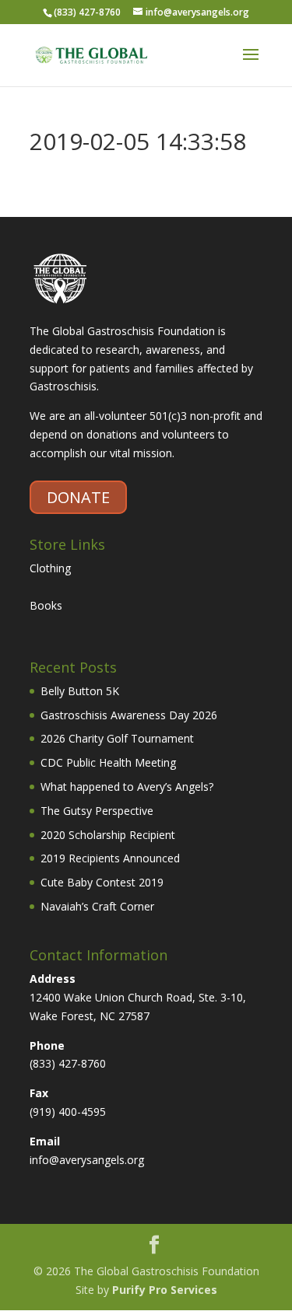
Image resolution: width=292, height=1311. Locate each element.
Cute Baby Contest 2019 (102, 882)
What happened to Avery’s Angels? (126, 786)
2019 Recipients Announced (110, 858)
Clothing (50, 568)
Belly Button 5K (79, 690)
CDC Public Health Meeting (108, 762)
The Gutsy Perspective (96, 810)
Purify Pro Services (164, 1289)
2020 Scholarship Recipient (107, 834)
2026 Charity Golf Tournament (117, 738)
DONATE (78, 497)
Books (46, 605)
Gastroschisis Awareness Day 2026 (128, 715)
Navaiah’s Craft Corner (97, 906)
